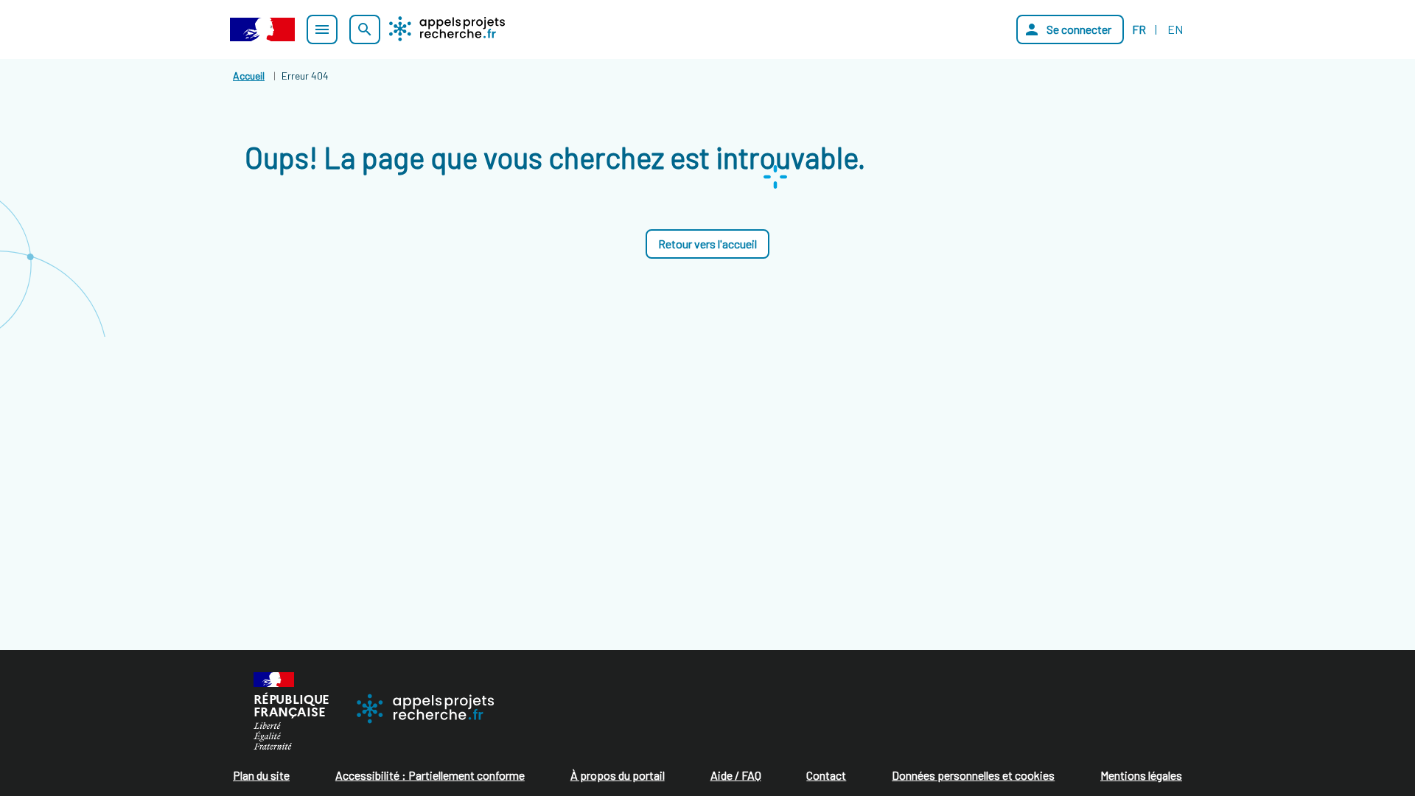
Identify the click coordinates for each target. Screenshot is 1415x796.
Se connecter (1067, 29)
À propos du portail (617, 775)
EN (1175, 29)
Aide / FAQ (735, 775)
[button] (707, 244)
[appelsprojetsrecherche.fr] (447, 29)
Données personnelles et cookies (973, 775)
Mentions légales (1141, 775)
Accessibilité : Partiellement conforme (430, 775)
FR (1139, 29)
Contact (826, 775)
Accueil (249, 75)
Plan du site (261, 775)
